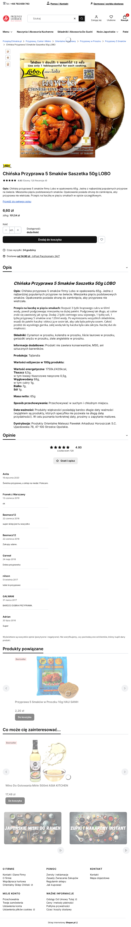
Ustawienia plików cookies (18, 909)
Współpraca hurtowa (14, 881)
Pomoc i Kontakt (59, 3)
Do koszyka (24, 717)
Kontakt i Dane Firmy (14, 874)
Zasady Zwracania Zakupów (62, 878)
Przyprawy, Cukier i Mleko (38, 41)
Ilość (5, 224)
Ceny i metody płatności (59, 902)
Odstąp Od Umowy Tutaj (60, 899)
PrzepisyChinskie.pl (12, 41)
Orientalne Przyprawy (65, 41)
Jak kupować (53, 884)
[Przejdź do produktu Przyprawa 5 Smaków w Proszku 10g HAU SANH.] (57, 677)
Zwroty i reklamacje (57, 874)
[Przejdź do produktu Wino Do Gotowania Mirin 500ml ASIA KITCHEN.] (48, 761)
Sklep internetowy (61, 922)
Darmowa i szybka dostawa (108, 3)
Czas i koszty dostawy (59, 909)
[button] (82, 18)
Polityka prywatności (58, 906)
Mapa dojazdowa (99, 878)
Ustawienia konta (12, 906)
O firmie (7, 878)
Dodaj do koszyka (50, 239)
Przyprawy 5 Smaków (115, 41)
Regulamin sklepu (56, 881)
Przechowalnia (11, 899)
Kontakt (94, 874)
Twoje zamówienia (13, 902)
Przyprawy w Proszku (90, 41)
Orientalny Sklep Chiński (17, 884)
